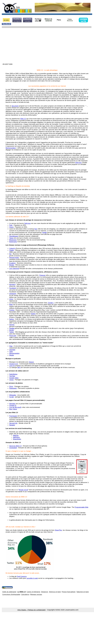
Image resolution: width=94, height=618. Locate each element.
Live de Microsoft (15, 407)
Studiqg (11, 328)
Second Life (13, 423)
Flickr (11, 386)
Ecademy (12, 263)
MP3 (19, 367)
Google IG (12, 405)
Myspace (12, 284)
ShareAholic (17, 439)
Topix (11, 351)
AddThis (16, 435)
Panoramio (13, 388)
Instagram (12, 293)
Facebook (12, 288)
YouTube (12, 376)
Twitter (11, 332)
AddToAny (16, 437)
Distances (44, 592)
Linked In (12, 248)
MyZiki (11, 330)
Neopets (12, 425)
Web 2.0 (23, 119)
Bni (10, 254)
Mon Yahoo (13, 409)
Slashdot (12, 350)
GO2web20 (13, 448)
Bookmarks (13, 242)
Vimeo (11, 380)
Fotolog (11, 310)
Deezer (31, 362)
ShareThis (58, 530)
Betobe (11, 265)
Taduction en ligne (82, 592)
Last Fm (12, 366)
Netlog (11, 319)
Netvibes (12, 404)
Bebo (11, 304)
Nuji (35, 229)
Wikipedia (12, 395)
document (15, 106)
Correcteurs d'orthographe (11, 594)
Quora (11, 227)
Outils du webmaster (9, 592)
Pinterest (42, 275)
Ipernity (11, 325)
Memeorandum (11, 148)
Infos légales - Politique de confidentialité (31, 610)
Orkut (11, 299)
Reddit (44, 232)
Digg (10, 346)
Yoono (11, 238)
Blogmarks (13, 240)
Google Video (13, 378)
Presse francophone (68, 592)
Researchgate (14, 257)
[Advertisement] (47, 43)
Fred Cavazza (21, 576)
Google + (51, 303)
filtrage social (23, 490)
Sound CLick (13, 364)
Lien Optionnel (14, 268)
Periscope (12, 336)
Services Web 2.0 (15, 446)
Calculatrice (25, 594)
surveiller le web (32, 578)
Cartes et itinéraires (33, 592)
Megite (11, 355)
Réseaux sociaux (36, 594)
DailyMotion (13, 374)
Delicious (78, 162)
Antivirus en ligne (55, 592)
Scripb (11, 397)
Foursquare (13, 416)
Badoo (33, 314)
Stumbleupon (13, 236)
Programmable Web (81, 507)
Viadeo (11, 250)
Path (10, 225)
